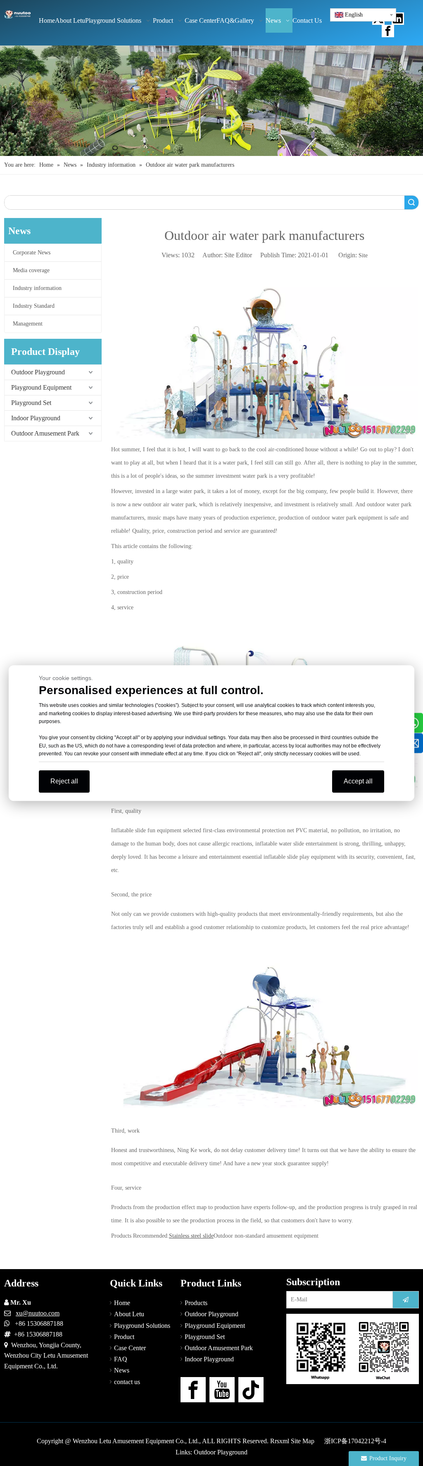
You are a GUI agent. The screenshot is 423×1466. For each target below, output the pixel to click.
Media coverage (31, 270)
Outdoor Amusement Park (45, 433)
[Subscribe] (405, 1299)
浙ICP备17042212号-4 (355, 1440)
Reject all (64, 781)
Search (411, 202)
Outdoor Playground (38, 372)
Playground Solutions (142, 1325)
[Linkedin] (398, 18)
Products (196, 1302)
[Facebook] (388, 31)
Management (28, 324)
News (121, 1370)
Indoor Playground (35, 418)
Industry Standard (34, 306)
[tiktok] (251, 1389)
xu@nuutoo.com (37, 1313)
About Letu (129, 1313)
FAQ (120, 1359)
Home (122, 1302)
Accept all (358, 781)
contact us (127, 1381)
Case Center (130, 1347)
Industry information (37, 288)
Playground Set (31, 402)
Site (363, 255)
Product (124, 1336)
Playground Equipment (41, 387)
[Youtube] (222, 1389)
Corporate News (31, 252)
